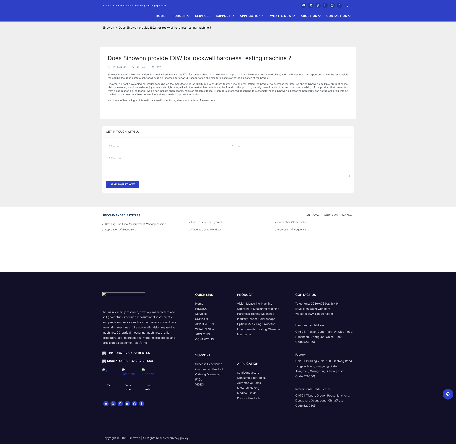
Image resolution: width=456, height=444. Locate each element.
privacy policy (178, 438)
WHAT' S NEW (331, 215)
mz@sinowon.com (317, 308)
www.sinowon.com (320, 313)
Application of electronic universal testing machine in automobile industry (121, 229)
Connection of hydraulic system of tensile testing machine (293, 222)
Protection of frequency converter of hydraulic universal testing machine (293, 229)
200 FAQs (347, 215)
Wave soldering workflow (206, 229)
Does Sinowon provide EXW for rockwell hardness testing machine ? (165, 27)
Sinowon (108, 27)
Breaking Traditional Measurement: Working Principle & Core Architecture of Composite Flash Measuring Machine (137, 223)
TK (108, 385)
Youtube (128, 387)
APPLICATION (313, 215)
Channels (148, 387)
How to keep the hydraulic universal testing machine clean (207, 222)
